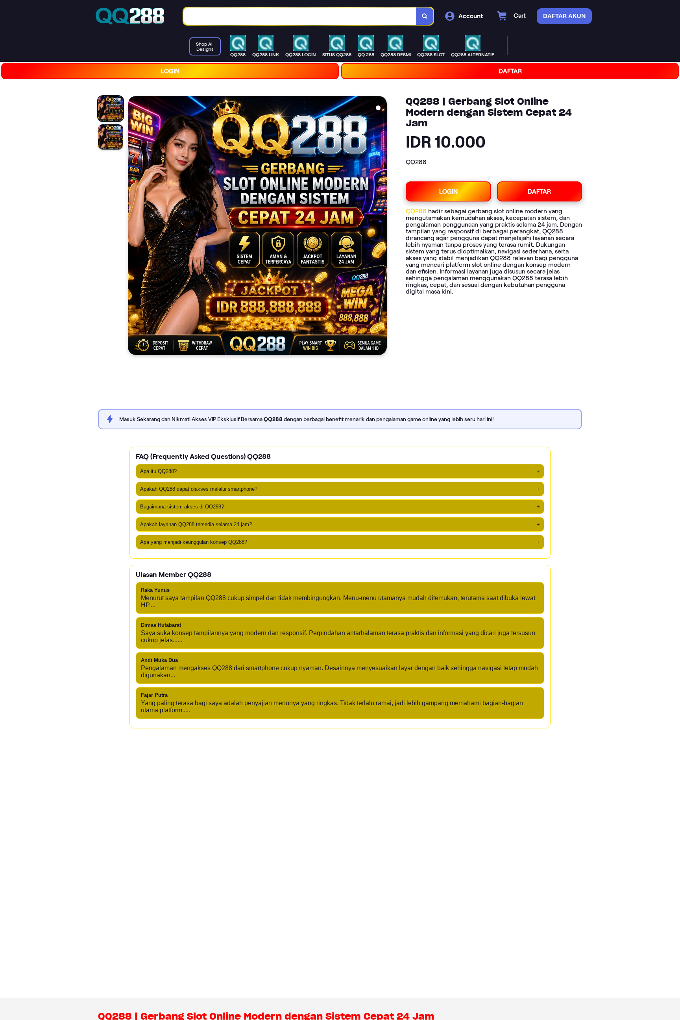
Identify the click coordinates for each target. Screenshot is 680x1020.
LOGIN (170, 71)
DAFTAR (510, 71)
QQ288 (416, 211)
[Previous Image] (134, 227)
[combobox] (299, 16)
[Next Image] (380, 227)
